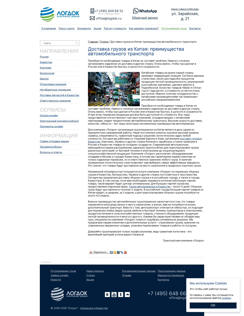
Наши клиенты (95, 271)
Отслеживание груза (174, 28)
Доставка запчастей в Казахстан (59, 95)
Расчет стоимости (115, 28)
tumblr (120, 294)
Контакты (195, 28)
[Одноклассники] (115, 252)
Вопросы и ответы (51, 152)
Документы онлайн (51, 126)
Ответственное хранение (55, 100)
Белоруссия (47, 73)
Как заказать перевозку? (144, 28)
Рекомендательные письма (138, 271)
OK (213, 305)
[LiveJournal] (122, 252)
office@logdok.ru (108, 18)
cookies (226, 298)
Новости (56, 279)
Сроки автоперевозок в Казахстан (149, 186)
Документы (84, 28)
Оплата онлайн (49, 115)
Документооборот (51, 146)
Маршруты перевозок (171, 275)
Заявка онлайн (59, 275)
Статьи (90, 275)
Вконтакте (107, 294)
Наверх (46, 262)
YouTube (114, 294)
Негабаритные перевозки (55, 89)
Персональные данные (172, 271)
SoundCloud (127, 294)
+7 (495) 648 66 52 (108, 11)
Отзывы (126, 275)
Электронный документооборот (59, 121)
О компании (48, 28)
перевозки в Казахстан (94, 308)
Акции (97, 28)
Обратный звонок (145, 17)
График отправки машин (54, 141)
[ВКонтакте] (111, 252)
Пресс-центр (67, 28)
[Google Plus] (125, 252)
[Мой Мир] (118, 252)
